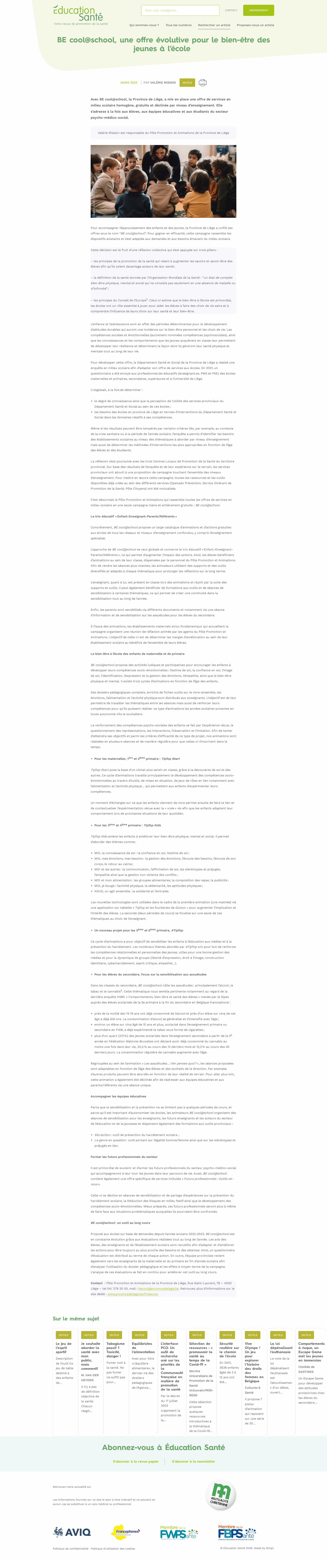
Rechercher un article (214, 25)
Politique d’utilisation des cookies (113, 1548)
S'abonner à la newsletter (193, 1461)
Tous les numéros (179, 25)
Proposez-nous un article (255, 25)
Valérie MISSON (163, 82)
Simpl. (270, 1548)
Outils (187, 82)
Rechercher (211, 10)
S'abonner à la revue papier (136, 1461)
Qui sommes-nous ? (144, 25)
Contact (231, 10)
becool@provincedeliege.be (158, 1288)
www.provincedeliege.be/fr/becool (133, 1294)
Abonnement (258, 10)
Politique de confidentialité (70, 1548)
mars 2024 (129, 82)
